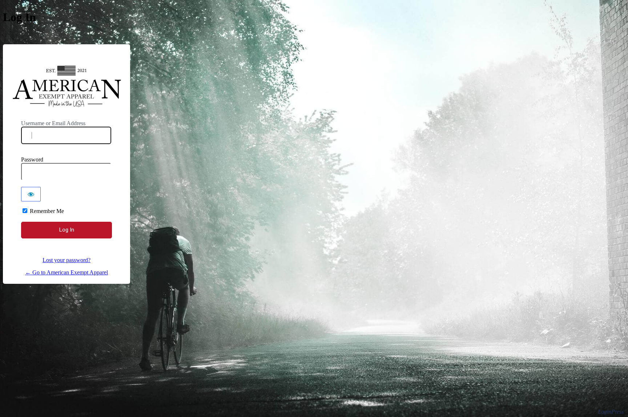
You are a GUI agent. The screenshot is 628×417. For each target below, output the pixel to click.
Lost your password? (66, 260)
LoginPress (611, 412)
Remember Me (47, 211)
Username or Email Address (53, 123)
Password (32, 159)
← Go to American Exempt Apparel (66, 272)
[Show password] (31, 194)
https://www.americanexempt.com (66, 87)
